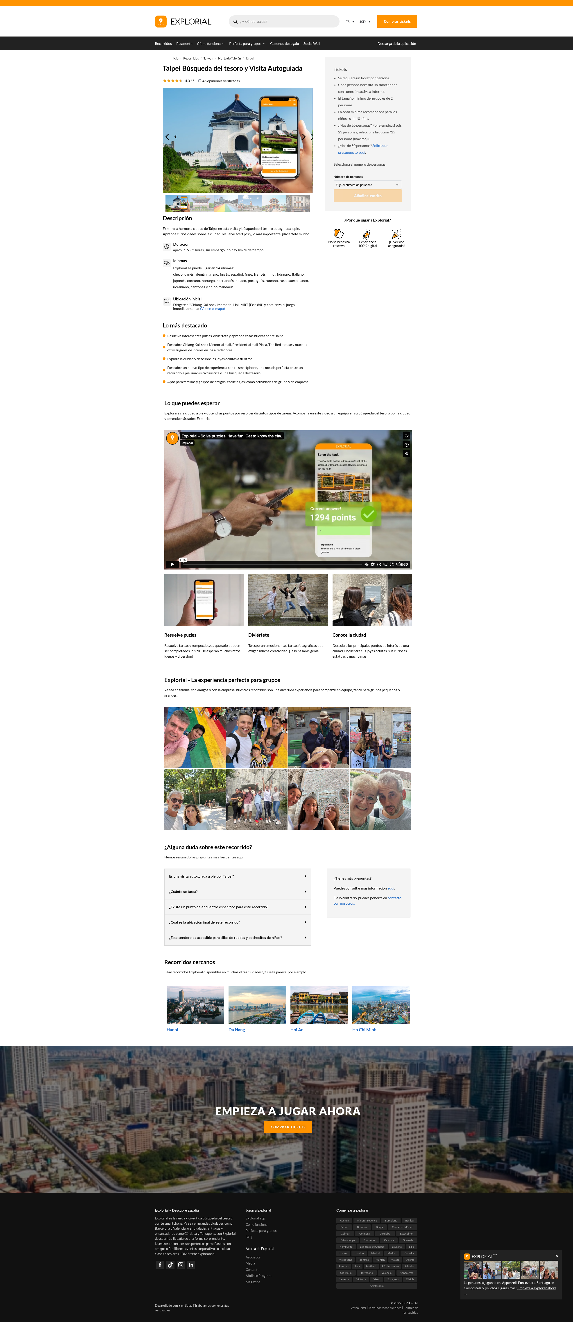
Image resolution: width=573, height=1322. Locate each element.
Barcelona (391, 1220)
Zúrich (410, 1279)
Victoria (361, 1279)
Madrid (375, 1253)
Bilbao (344, 1227)
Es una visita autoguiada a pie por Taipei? (201, 876)
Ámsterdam (377, 1286)
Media (250, 1263)
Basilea (409, 1220)
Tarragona (367, 1272)
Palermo (344, 1266)
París (357, 1266)
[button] (238, 876)
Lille (411, 1246)
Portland (371, 1266)
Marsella (409, 1253)
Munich (380, 1259)
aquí (390, 888)
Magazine (253, 1282)
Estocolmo (406, 1233)
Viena (376, 1279)
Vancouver (406, 1272)
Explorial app (255, 1218)
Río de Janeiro (390, 1266)
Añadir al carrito (368, 195)
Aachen (344, 1220)
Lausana (397, 1246)
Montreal (363, 1259)
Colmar (345, 1233)
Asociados (253, 1257)
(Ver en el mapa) (212, 308)
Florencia (369, 1240)
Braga (379, 1227)
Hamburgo (346, 1246)
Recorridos (191, 58)
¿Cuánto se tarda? (183, 892)
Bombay (362, 1227)
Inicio (175, 58)
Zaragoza (393, 1279)
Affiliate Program (258, 1276)
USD (362, 21)
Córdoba (385, 1233)
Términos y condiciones (384, 1308)
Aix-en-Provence (367, 1220)
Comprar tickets (397, 21)
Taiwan (208, 58)
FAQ (249, 1237)
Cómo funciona (256, 1224)
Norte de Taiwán (229, 58)
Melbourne (345, 1259)
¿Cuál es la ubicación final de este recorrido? (204, 922)
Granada (408, 1240)
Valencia (387, 1272)
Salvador (409, 1266)
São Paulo (346, 1272)
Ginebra (389, 1240)
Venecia (344, 1279)
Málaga (395, 1259)
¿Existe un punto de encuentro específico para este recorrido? (218, 907)
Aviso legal (358, 1308)
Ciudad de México (402, 1227)
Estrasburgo (347, 1240)
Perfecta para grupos (261, 1230)
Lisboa (343, 1253)
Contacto (252, 1269)
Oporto (409, 1259)
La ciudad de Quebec (372, 1246)
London (359, 1253)
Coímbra (364, 1233)
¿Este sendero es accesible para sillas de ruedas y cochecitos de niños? (225, 938)
